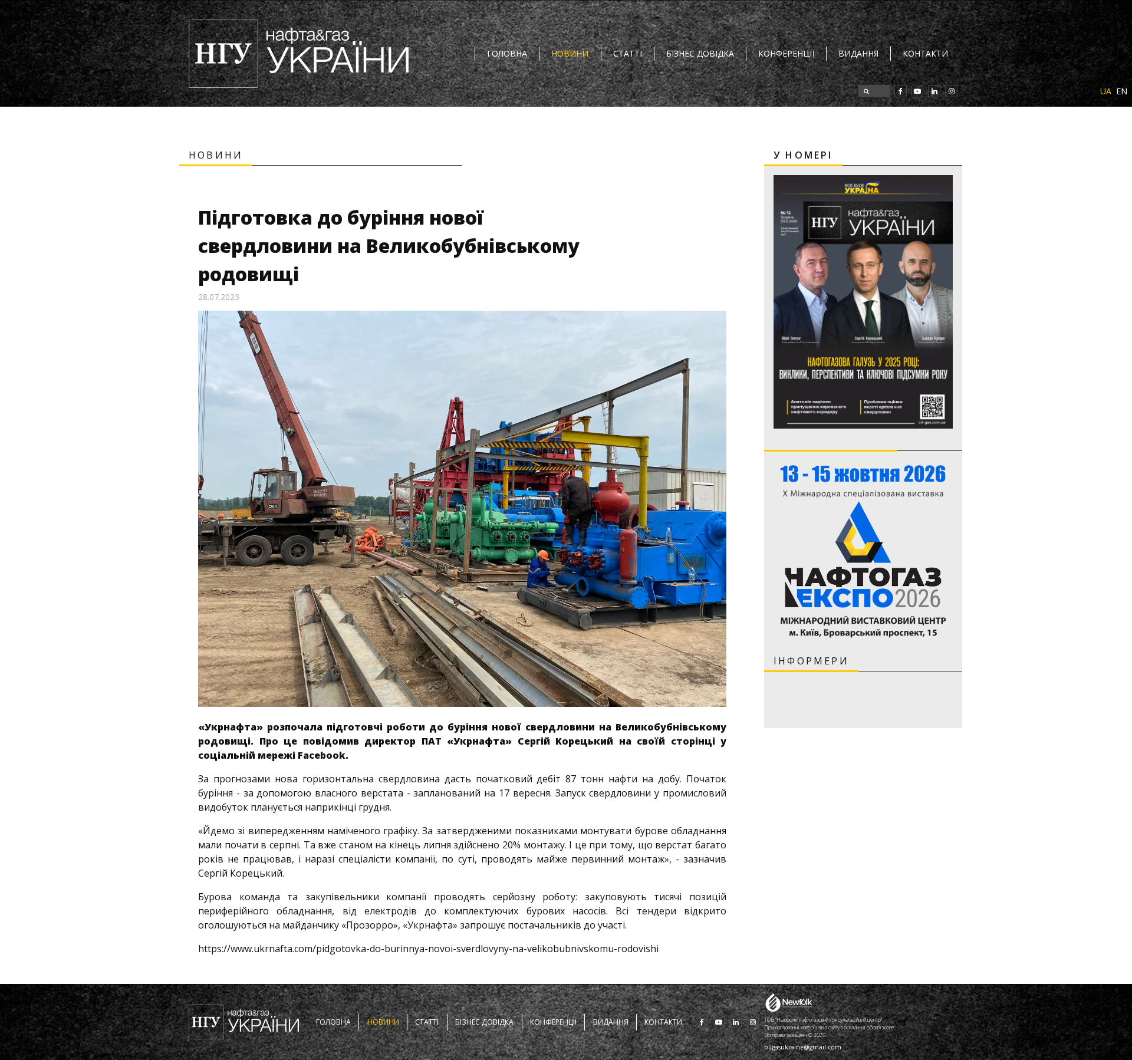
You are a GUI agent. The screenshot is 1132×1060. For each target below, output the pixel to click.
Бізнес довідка (700, 53)
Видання (858, 53)
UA (1105, 91)
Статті (627, 53)
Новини (569, 53)
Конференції (786, 53)
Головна (507, 53)
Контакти (925, 53)
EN (1121, 91)
